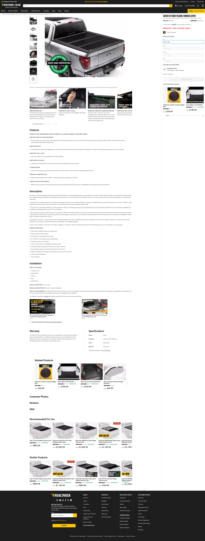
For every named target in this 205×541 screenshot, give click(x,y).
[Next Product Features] (56, 124)
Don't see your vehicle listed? (171, 64)
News (84, 507)
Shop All (3, 11)
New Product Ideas (106, 517)
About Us (85, 497)
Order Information (142, 501)
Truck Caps (46, 11)
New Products (24, 11)
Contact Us (141, 497)
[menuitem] (3, 11)
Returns (140, 513)
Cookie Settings (121, 536)
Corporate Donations (125, 501)
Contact (193, 1)
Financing (140, 504)
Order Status (200, 1)
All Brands (104, 507)
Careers (85, 501)
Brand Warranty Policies (144, 523)
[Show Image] (33, 20)
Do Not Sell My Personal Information (95, 536)
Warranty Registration (143, 520)
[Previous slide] (164, 115)
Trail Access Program (125, 510)
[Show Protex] (33, 29)
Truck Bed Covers (35, 11)
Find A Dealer (141, 517)
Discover (66, 11)
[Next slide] (203, 115)
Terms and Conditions (130, 536)
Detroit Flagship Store (88, 525)
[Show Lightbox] (85, 47)
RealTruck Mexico (124, 524)
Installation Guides (106, 497)
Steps (53, 11)
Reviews (122, 504)
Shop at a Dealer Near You (181, 1)
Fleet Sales (140, 529)
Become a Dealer (87, 522)
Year (164, 39)
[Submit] (75, 515)
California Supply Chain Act (110, 536)
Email (52, 512)
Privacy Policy (86, 510)
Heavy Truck (105, 513)
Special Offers (105, 510)
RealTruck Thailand (124, 527)
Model (164, 52)
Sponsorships (123, 507)
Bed (164, 58)
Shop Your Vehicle (13, 11)
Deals (59, 11)
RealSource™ (123, 497)
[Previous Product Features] (31, 124)
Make (164, 45)
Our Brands (86, 504)
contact (46, 296)
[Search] (170, 5)
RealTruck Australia (124, 518)
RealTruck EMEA (124, 521)
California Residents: (99, 350)
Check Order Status (143, 510)
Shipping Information (143, 507)
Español (140, 526)
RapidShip (104, 501)
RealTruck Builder (103, 1)
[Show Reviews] (197, 21)
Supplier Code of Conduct (89, 513)
